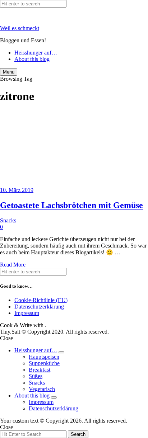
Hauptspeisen (44, 357)
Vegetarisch (42, 389)
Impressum (26, 313)
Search (78, 434)
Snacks (8, 220)
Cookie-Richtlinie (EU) (41, 300)
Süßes (35, 376)
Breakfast (39, 370)
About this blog (32, 59)
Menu (8, 72)
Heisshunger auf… (35, 53)
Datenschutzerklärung (39, 306)
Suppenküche (44, 363)
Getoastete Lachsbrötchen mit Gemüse (71, 205)
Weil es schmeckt (19, 28)
